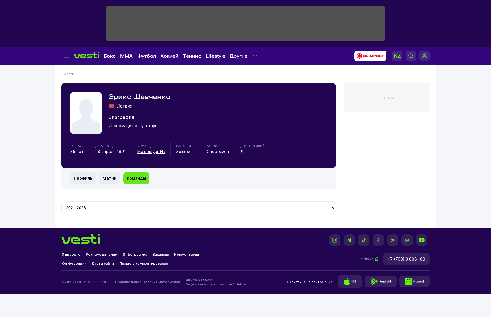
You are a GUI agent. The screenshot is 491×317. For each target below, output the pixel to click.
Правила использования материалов (147, 282)
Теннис (192, 56)
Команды (136, 178)
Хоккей (169, 56)
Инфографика (135, 254)
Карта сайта (103, 263)
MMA (126, 56)
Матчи (109, 178)
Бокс (110, 56)
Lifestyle (215, 56)
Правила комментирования (143, 263)
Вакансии (161, 254)
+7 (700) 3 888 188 (406, 259)
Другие (238, 56)
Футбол (146, 56)
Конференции (73, 263)
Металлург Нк (151, 151)
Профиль (83, 178)
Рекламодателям (101, 254)
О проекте (70, 254)
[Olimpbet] (368, 56)
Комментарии (186, 254)
